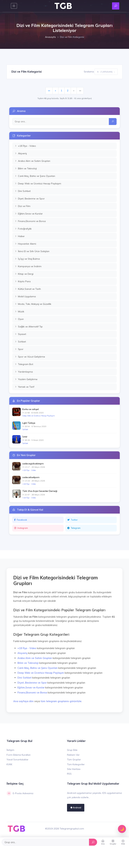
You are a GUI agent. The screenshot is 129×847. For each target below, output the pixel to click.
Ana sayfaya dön (23, 701)
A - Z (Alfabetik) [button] (105, 71)
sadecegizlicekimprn (33, 463)
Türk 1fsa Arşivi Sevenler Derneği (39, 491)
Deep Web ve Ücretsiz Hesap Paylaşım (38, 416)
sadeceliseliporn (30, 477)
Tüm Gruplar (74, 759)
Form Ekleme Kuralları (19, 754)
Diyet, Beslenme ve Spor (32, 682)
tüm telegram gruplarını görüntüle (61, 701)
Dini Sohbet (24, 677)
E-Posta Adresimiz (23, 793)
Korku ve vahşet (30, 409)
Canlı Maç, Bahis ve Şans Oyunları (37, 668)
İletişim (10, 749)
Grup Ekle (72, 749)
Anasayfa (50, 36)
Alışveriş (22, 653)
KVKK (9, 764)
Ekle (123, 844)
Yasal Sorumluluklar (17, 759)
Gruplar (113, 844)
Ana (103, 844)
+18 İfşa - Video (29, 470)
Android (76, 807)
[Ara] (93, 842)
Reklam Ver (73, 754)
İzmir (24, 436)
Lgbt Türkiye (28, 423)
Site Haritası (73, 769)
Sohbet (25, 429)
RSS (69, 773)
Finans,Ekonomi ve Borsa (32, 692)
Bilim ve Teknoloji (28, 662)
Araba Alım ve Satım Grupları (34, 658)
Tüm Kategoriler (76, 764)
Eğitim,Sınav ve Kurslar (31, 687)
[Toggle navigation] (14, 6)
